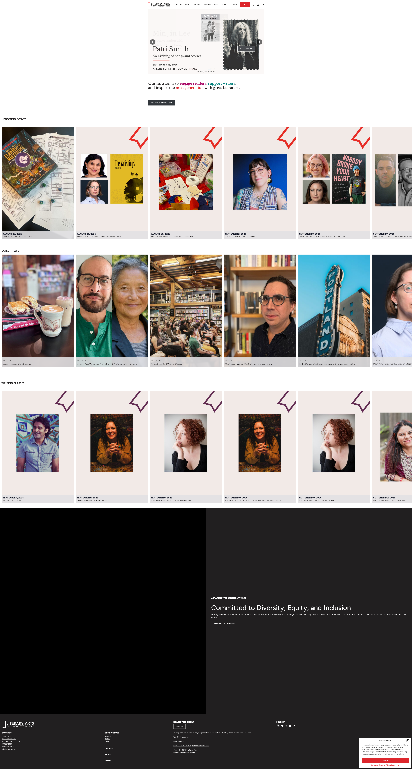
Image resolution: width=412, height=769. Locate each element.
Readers (108, 736)
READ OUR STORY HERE (161, 103)
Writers (107, 739)
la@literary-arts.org (9, 749)
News (108, 754)
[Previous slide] (152, 42)
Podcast (226, 5)
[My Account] (258, 4)
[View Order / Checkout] (263, 4)
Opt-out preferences (378, 765)
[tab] (198, 71)
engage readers (193, 83)
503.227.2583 (7, 744)
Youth (107, 741)
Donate (245, 5)
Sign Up (179, 726)
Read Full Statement (224, 624)
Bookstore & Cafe (193, 5)
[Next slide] (259, 42)
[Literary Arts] (158, 4)
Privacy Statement (392, 765)
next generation (190, 88)
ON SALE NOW (245, 49)
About (236, 5)
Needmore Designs (187, 753)
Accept (385, 760)
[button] (408, 740)
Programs (177, 5)
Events (109, 748)
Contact (7, 733)
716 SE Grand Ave (9, 739)
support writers (221, 83)
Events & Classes (211, 5)
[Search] (252, 4)
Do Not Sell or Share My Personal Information (191, 746)
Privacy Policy (178, 741)
